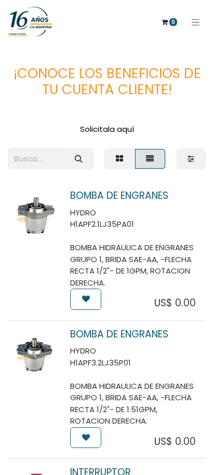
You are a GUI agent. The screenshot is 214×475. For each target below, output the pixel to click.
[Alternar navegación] (196, 22)
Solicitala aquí (107, 129)
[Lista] (150, 159)
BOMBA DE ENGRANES (119, 195)
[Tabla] (119, 159)
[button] (85, 299)
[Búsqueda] (78, 159)
